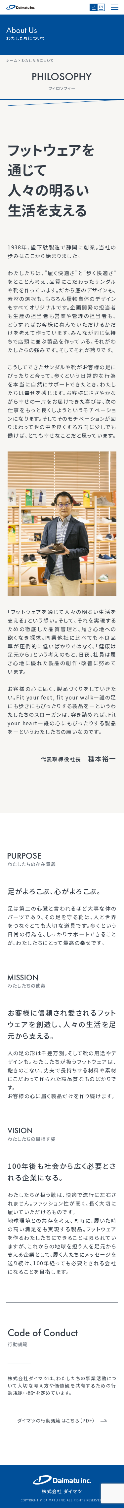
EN (101, 7)
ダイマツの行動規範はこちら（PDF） (56, 1420)
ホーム (11, 60)
